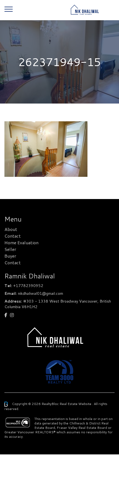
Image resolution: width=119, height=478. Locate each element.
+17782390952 (28, 285)
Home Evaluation (21, 242)
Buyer (10, 256)
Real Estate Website (76, 403)
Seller (10, 249)
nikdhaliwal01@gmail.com (40, 293)
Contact (12, 236)
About (10, 229)
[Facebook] (5, 315)
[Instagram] (12, 315)
